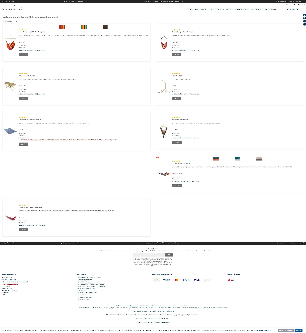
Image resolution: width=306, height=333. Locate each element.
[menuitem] (299, 4)
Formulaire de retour (10, 290)
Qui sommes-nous (84, 282)
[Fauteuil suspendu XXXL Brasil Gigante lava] (62, 27)
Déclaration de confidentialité (87, 293)
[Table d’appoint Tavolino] (10, 86)
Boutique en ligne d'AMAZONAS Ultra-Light (92, 284)
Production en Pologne (85, 279)
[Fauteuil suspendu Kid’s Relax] (164, 42)
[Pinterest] (304, 18)
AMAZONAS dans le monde (86, 288)
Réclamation (7, 288)
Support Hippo (177, 75)
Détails (23, 54)
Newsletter (81, 290)
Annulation (6, 293)
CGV (4, 295)
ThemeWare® (165, 322)
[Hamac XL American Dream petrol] (237, 159)
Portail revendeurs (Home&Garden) (89, 277)
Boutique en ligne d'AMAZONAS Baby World (92, 286)
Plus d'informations (262, 330)
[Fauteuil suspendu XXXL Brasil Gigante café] (105, 27)
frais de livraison (135, 306)
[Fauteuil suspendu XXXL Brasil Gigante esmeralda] (84, 27)
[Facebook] (304, 15)
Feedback (6, 286)
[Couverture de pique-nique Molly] (10, 131)
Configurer (298, 330)
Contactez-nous (8, 277)
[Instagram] (304, 21)
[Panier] (299, 4)
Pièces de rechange (9, 279)
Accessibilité (82, 295)
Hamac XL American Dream (181, 163)
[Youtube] (304, 24)
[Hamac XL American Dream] (164, 174)
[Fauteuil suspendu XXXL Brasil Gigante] (10, 42)
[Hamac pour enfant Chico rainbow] (10, 217)
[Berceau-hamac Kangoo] (164, 130)
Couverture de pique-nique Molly (30, 119)
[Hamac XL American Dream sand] (259, 159)
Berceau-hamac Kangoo (180, 119)
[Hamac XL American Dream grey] (216, 159)
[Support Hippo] (164, 86)
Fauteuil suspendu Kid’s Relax (182, 32)
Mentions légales (83, 299)
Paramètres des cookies (85, 297)
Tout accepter (289, 330)
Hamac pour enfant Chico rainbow (30, 207)
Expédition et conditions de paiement (15, 282)
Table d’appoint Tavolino (27, 75)
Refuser (281, 330)
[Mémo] (295, 4)
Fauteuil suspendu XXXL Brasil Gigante (32, 32)
